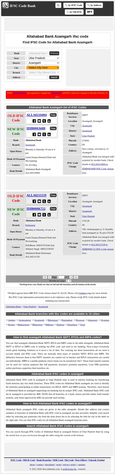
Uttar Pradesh (88, 136)
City (16, 68)
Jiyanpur (105, 320)
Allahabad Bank (19, 93)
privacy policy (70, 464)
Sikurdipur (72, 324)
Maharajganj (23, 324)
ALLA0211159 (36, 195)
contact (40, 464)
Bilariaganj (53, 320)
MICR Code (29, 460)
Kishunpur (30, 225)
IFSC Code (16, 460)
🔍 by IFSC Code (73, 5)
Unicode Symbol (97, 460)
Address (16, 77)
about (32, 464)
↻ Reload (54, 53)
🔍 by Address (94, 5)
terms (58, 464)
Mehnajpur (37, 324)
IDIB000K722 (36, 208)
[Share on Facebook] (34, 121)
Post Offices (81, 460)
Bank (16, 53)
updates (81, 464)
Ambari (11, 320)
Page (54, 277)
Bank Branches (44, 460)
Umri (82, 324)
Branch (16, 72)
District (16, 63)
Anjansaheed (25, 320)
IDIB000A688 (36, 128)
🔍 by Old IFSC (74, 12)
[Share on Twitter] (44, 121)
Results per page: (57, 281)
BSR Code (58, 460)
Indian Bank (56, 93)
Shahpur (60, 324)
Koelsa (11, 324)
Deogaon (80, 320)
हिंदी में (89, 12)
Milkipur (50, 324)
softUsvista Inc (70, 469)
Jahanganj (92, 320)
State (16, 58)
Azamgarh (30, 145)
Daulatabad (67, 320)
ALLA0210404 (37, 115)
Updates (83, 293)
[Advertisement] (58, 24)
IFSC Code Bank (23, 6)
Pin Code (69, 460)
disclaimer (50, 464)
